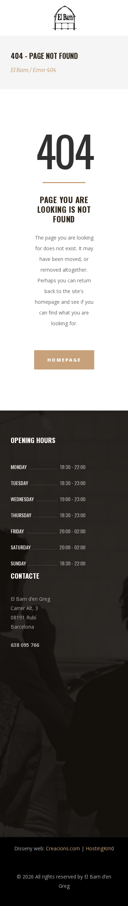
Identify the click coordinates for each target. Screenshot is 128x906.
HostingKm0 (100, 848)
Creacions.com (63, 848)
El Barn (19, 70)
